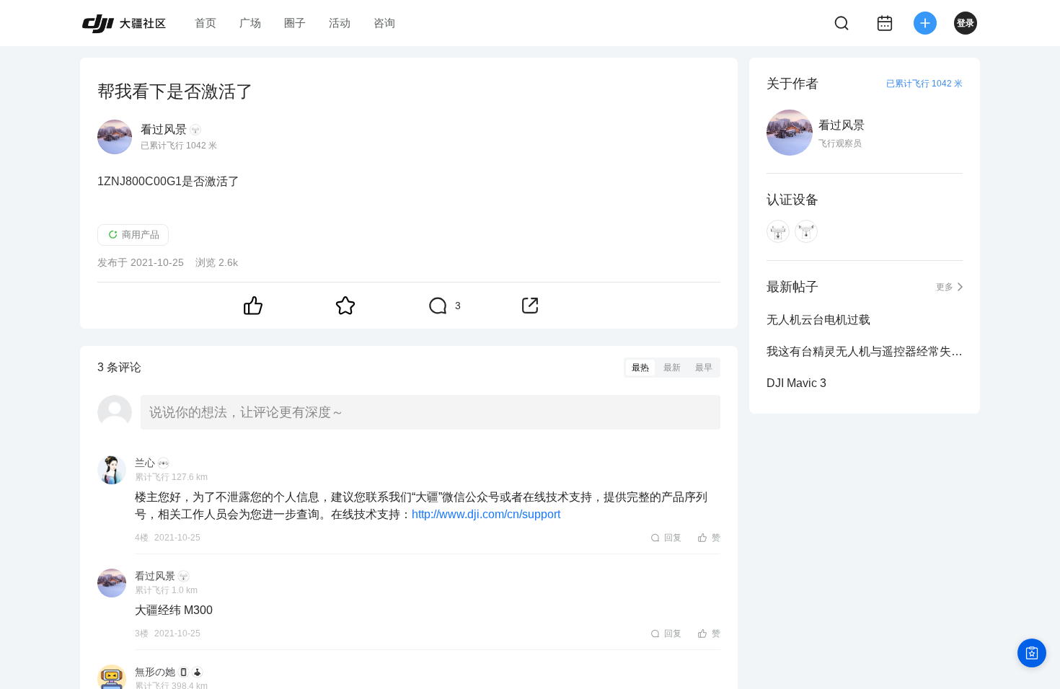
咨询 (384, 23)
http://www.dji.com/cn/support (486, 514)
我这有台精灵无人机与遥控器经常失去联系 (865, 351)
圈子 (295, 23)
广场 (250, 23)
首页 (205, 23)
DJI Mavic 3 (796, 383)
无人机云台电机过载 (818, 320)
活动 (339, 23)
